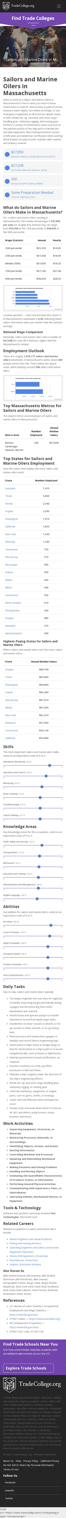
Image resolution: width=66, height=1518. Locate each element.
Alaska (8, 579)
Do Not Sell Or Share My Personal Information (28, 1465)
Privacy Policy (30, 1460)
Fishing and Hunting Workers (25, 1243)
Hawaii (8, 692)
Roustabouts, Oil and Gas (24, 1260)
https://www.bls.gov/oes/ (24, 1314)
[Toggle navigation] (58, 6)
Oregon (9, 618)
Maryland (10, 625)
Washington (11, 518)
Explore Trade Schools (26, 1368)
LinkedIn (9, 1490)
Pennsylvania (12, 610)
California (10, 526)
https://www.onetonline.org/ (44, 1318)
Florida (8, 503)
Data (18, 1460)
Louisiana (10, 488)
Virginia (9, 511)
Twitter (9, 1498)
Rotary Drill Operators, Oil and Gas (29, 1256)
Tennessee (11, 549)
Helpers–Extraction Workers (25, 1264)
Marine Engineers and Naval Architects (31, 1239)
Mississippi (11, 564)
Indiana (9, 572)
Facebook (10, 1482)
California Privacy (50, 1460)
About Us (8, 1460)
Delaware (10, 722)
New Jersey (11, 556)
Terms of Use (11, 1469)
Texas (8, 495)
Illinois (8, 587)
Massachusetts (13, 633)
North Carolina (13, 602)
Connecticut (11, 595)
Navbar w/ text (18, 6)
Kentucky (10, 541)
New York (10, 534)
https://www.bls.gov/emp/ (24, 1327)
